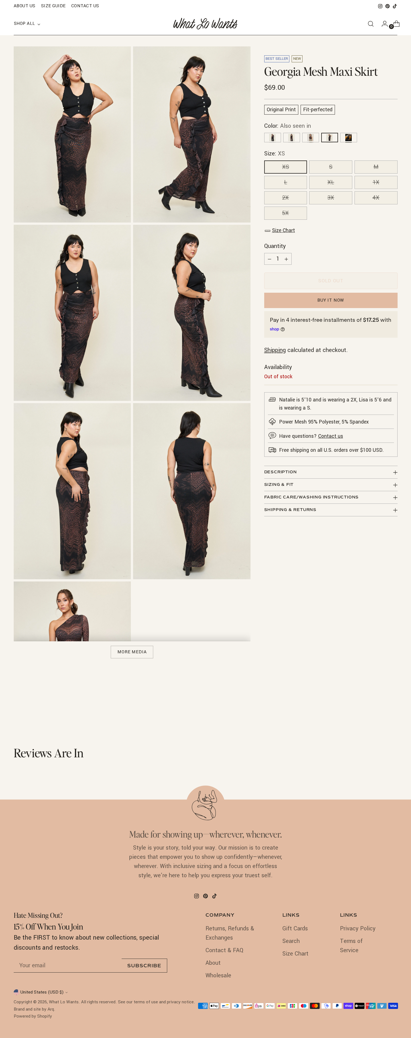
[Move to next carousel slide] (393, 715)
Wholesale (218, 975)
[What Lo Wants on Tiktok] (394, 6)
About (213, 963)
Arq (51, 1009)
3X (330, 198)
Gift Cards (295, 928)
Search (291, 941)
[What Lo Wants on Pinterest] (387, 6)
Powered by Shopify (33, 1016)
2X (285, 198)
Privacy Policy (357, 928)
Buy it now (330, 300)
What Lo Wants (64, 1002)
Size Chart (283, 230)
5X (285, 213)
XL (330, 183)
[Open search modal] (370, 23)
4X (375, 198)
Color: (287, 126)
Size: (274, 154)
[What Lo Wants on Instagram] (380, 6)
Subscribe (144, 966)
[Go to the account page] (382, 23)
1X (376, 183)
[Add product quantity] (286, 258)
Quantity (275, 246)
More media (132, 652)
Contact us (330, 436)
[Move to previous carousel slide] (380, 716)
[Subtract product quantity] (269, 258)
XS (285, 167)
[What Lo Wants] (205, 24)
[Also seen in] (272, 138)
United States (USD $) (42, 992)
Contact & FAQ (224, 950)
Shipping (275, 350)
